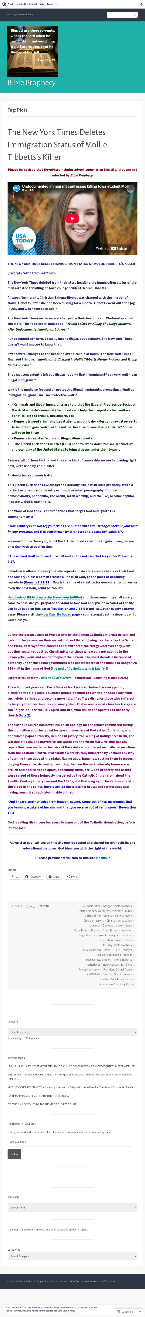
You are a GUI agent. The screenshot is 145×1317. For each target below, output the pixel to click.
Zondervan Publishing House (117, 984)
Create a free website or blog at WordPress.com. (35, 1281)
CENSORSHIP (93, 915)
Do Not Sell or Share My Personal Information (89, 1281)
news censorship (113, 964)
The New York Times (112, 979)
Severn (128, 974)
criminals (95, 925)
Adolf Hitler (93, 906)
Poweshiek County (89, 969)
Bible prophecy (123, 906)
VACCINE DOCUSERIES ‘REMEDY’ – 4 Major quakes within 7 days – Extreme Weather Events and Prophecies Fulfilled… (72, 1087)
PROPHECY (93, 974)
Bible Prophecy (31, 83)
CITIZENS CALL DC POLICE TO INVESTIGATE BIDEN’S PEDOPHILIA (42, 1104)
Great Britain (110, 930)
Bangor (107, 906)
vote (129, 979)
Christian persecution (119, 920)
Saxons (107, 974)
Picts (129, 964)
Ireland (128, 940)
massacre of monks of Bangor (114, 954)
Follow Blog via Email (22, 1124)
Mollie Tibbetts (123, 959)
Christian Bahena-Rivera (117, 915)
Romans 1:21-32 (37, 582)
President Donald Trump (117, 969)
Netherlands (93, 964)
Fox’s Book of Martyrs (87, 930)
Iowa (118, 940)
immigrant (100, 935)
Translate (34, 1038)
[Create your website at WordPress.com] (72, 4)
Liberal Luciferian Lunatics (96, 950)
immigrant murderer (120, 935)
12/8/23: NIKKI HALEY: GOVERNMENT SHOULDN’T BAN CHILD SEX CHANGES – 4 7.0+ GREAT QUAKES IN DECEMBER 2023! (72, 1066)
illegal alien (85, 935)
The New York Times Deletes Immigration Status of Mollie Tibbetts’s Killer (57, 144)
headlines (126, 930)
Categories (14, 1249)
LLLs (117, 950)
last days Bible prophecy (117, 945)
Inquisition (106, 940)
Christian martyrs (94, 920)
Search (135, 14)
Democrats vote (112, 925)
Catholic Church (122, 911)
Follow (14, 1154)
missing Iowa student (99, 959)
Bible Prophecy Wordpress (95, 911)
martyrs (127, 950)
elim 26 (19, 906)
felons (128, 925)
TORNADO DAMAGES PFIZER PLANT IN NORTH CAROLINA (38, 1095)
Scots (117, 974)
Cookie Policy (69, 1310)
